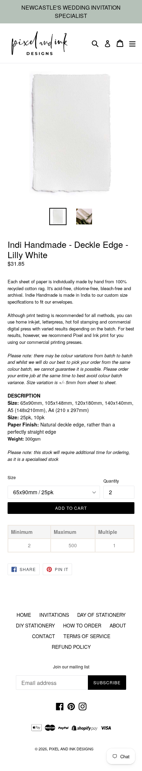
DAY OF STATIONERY (101, 614)
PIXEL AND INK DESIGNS (71, 748)
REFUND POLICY (71, 646)
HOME (24, 614)
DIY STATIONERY (35, 625)
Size (12, 477)
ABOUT (118, 625)
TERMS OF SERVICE (86, 636)
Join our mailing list (71, 666)
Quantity (111, 481)
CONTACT (43, 636)
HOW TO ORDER (82, 625)
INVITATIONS (54, 614)
